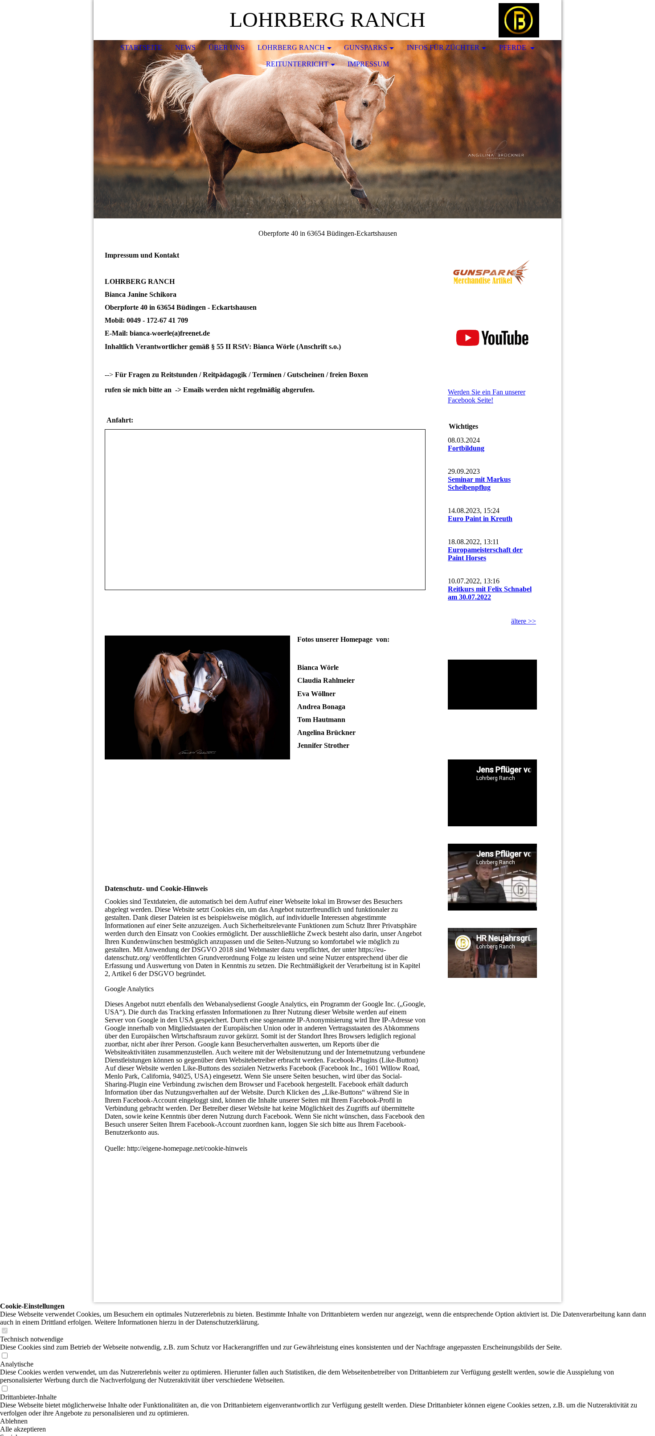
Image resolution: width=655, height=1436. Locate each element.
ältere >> (523, 621)
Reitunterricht (297, 64)
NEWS (185, 47)
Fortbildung (466, 448)
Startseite (141, 47)
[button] (327, 1421)
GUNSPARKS (365, 47)
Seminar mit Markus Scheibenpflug (479, 483)
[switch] (4, 1331)
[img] (528, 20)
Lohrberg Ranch (291, 47)
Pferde (513, 47)
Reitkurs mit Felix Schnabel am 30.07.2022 (490, 593)
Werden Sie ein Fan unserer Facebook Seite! (486, 396)
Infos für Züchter (443, 47)
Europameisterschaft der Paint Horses (485, 554)
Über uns (227, 47)
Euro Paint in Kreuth (480, 518)
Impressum (368, 64)
